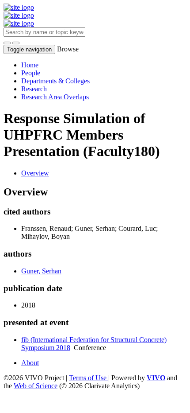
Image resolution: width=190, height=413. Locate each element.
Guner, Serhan (41, 271)
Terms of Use (88, 378)
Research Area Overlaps (55, 97)
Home (29, 65)
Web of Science (35, 386)
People (30, 73)
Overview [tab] (35, 173)
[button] (7, 43)
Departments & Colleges (55, 81)
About (30, 362)
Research (34, 89)
